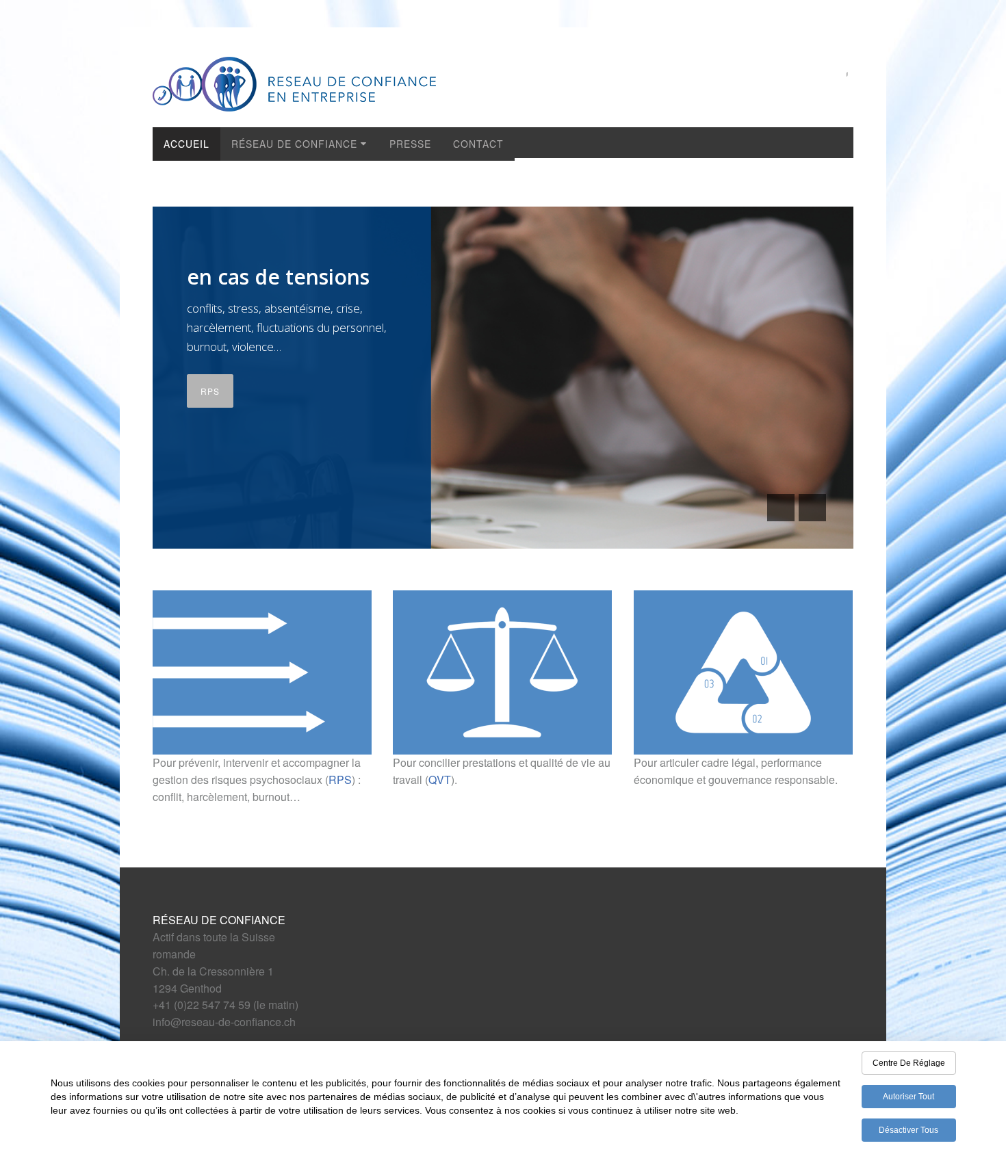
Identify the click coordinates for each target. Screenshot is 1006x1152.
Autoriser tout (908, 1096)
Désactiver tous (908, 1130)
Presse (410, 143)
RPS (210, 391)
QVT (439, 779)
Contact (478, 143)
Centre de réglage (909, 1063)
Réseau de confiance (294, 143)
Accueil (186, 143)
